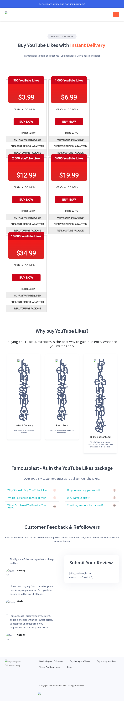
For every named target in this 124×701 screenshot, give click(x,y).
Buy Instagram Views (80, 661)
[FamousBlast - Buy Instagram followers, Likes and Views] (14, 14)
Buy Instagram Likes (106, 661)
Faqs (69, 667)
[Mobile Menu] (116, 14)
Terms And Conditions (49, 667)
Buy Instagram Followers (51, 661)
